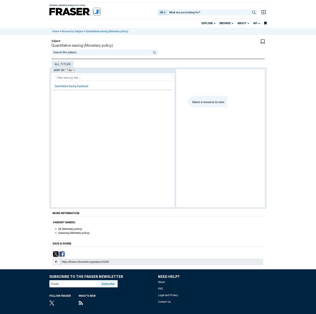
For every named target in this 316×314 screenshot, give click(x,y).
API (255, 23)
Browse (225, 23)
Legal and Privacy (168, 295)
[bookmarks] (265, 23)
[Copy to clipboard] (56, 262)
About (241, 23)
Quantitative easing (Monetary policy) (107, 31)
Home (55, 31)
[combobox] (208, 12)
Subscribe (108, 284)
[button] (247, 42)
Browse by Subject (72, 31)
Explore (207, 23)
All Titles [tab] (63, 64)
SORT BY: (60, 70)
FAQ (160, 288)
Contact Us (164, 301)
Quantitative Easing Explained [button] (71, 86)
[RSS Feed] (87, 303)
